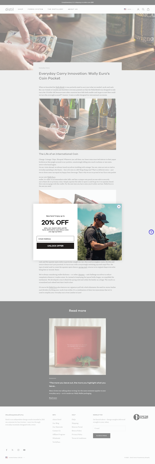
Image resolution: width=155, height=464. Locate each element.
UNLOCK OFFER (55, 246)
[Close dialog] (119, 207)
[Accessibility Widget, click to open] (151, 232)
